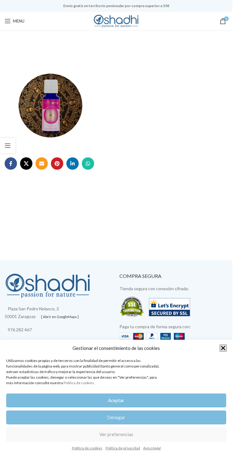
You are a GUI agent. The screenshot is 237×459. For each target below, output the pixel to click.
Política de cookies (79, 382)
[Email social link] (41, 163)
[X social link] (26, 163)
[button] (223, 348)
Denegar (116, 417)
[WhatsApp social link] (88, 163)
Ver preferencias (116, 434)
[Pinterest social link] (57, 163)
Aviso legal (152, 448)
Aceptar (116, 400)
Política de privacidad (123, 448)
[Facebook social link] (11, 163)
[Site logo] (116, 20)
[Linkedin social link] (72, 163)
